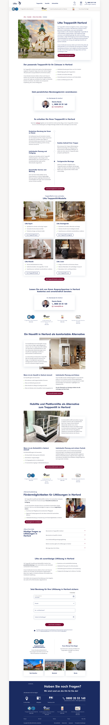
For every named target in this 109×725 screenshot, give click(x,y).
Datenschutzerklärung (45, 631)
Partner (54, 718)
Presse (68, 718)
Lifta (25, 17)
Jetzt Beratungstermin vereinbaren (54, 188)
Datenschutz (64, 722)
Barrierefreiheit (57, 722)
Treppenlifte (39, 3)
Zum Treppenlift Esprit (32, 235)
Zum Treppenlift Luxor (63, 273)
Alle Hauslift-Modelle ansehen (54, 393)
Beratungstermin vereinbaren (33, 522)
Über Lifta (83, 718)
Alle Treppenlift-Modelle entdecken (54, 279)
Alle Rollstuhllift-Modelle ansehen (54, 467)
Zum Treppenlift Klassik (32, 273)
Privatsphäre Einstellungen (80, 722)
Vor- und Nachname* (40, 610)
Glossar (25, 718)
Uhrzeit (36, 603)
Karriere (39, 718)
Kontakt (29, 17)
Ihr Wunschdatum (38, 596)
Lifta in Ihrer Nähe (37, 17)
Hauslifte (47, 3)
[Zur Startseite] (17, 3)
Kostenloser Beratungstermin (66, 55)
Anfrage (38, 123)
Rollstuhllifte (55, 3)
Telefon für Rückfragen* (40, 617)
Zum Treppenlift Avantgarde (65, 235)
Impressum (71, 722)
